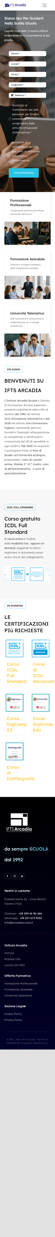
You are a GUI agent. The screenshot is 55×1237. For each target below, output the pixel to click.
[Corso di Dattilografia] (14, 751)
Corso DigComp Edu (43, 724)
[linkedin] (22, 876)
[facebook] (7, 876)
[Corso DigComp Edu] (41, 703)
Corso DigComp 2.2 (17, 724)
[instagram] (15, 876)
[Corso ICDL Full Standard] (14, 649)
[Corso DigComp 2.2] (14, 703)
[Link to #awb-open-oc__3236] (44, 5)
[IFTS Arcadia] (15, 3)
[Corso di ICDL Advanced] (41, 649)
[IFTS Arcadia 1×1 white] (19, 811)
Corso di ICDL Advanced (43, 672)
